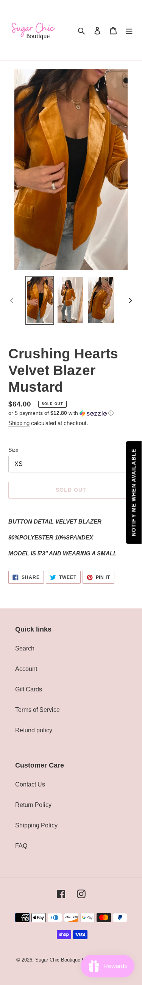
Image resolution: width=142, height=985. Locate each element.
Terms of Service (37, 710)
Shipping (19, 423)
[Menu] (129, 30)
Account (26, 669)
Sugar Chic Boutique (57, 960)
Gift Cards (28, 689)
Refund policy (33, 730)
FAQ (21, 846)
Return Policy (33, 805)
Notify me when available (134, 492)
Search (24, 648)
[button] (61, 413)
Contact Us (30, 784)
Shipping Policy (36, 825)
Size (13, 450)
